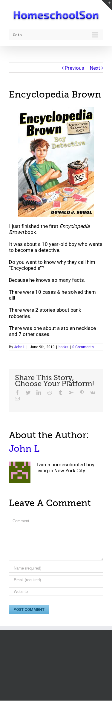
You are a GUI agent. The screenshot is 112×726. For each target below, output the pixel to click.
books (63, 347)
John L (19, 347)
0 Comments (83, 347)
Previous (74, 68)
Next (95, 68)
